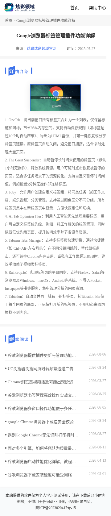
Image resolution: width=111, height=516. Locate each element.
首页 (74, 8)
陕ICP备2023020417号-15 (55, 508)
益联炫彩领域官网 (41, 49)
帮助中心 (97, 8)
